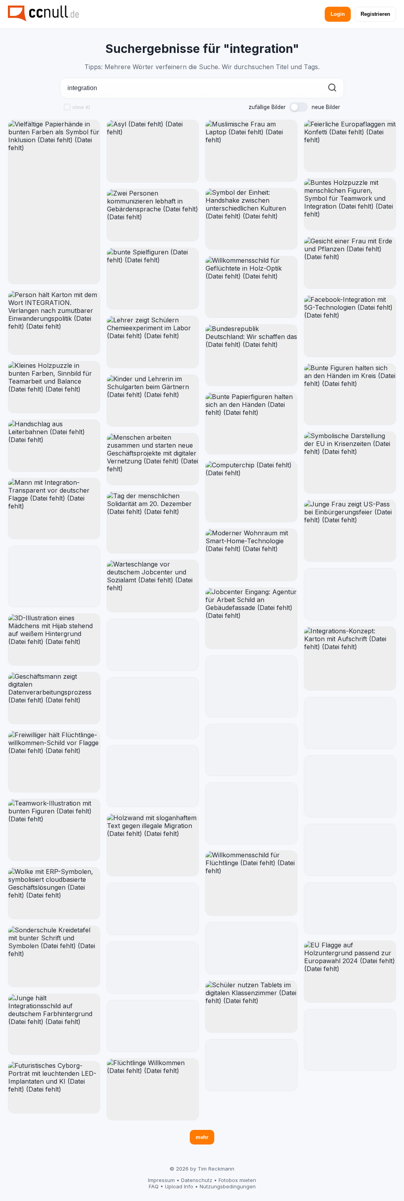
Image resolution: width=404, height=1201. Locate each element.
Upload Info (179, 1186)
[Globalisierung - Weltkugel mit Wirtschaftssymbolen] (251, 1065)
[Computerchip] (251, 491)
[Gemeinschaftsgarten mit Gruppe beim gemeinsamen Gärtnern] (152, 1026)
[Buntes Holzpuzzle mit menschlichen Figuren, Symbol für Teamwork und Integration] (350, 204)
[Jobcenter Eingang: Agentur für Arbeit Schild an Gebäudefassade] (251, 618)
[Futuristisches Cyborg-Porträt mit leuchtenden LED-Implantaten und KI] (54, 1087)
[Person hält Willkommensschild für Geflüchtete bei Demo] (350, 1040)
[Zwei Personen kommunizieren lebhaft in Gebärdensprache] (152, 215)
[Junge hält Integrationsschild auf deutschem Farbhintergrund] (54, 1024)
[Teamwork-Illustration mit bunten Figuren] (54, 829)
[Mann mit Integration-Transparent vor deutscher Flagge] (54, 508)
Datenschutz (196, 1180)
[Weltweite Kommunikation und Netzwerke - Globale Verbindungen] (152, 644)
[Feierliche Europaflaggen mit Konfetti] (350, 145)
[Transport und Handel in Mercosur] (251, 947)
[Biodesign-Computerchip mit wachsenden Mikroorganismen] (350, 849)
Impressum (161, 1180)
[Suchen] (332, 88)
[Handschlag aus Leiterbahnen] (54, 445)
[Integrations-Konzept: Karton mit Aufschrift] (350, 659)
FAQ (154, 1186)
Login (338, 14)
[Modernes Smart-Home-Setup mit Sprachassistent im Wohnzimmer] (350, 723)
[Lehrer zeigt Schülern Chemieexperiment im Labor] (152, 342)
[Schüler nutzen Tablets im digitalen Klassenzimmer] (251, 1007)
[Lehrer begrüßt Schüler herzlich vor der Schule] (152, 909)
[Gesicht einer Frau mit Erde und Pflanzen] (350, 262)
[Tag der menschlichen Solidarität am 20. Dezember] (152, 522)
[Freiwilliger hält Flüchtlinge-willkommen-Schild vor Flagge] (54, 761)
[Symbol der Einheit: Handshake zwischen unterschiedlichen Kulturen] (251, 219)
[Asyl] (152, 151)
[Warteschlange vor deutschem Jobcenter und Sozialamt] (152, 586)
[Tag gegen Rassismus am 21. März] (152, 776)
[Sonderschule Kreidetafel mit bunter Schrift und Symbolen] (54, 956)
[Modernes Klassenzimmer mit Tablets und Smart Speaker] (350, 594)
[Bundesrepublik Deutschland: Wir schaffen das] (251, 355)
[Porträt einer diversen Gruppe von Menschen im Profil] (350, 908)
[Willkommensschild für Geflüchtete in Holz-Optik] (251, 287)
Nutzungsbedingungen (228, 1186)
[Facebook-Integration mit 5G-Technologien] (350, 326)
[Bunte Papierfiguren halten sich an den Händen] (251, 423)
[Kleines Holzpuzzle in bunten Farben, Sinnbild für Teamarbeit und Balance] (54, 387)
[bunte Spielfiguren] (152, 278)
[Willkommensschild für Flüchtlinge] (251, 883)
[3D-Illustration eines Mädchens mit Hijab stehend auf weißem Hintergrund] (54, 639)
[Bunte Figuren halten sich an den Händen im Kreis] (350, 394)
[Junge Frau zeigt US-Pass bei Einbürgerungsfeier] (350, 530)
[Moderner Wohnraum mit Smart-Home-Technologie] (251, 554)
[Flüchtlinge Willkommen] (152, 1089)
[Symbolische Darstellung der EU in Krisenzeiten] (350, 462)
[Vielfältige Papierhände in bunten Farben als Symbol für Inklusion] (54, 202)
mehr (202, 1137)
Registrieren (375, 14)
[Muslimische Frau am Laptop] (251, 150)
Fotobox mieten (237, 1180)
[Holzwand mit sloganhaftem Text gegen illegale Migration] (152, 845)
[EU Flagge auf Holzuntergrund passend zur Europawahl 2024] (350, 971)
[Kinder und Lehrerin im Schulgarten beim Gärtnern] (152, 401)
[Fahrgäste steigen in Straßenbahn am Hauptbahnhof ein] (251, 686)
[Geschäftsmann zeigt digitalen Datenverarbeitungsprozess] (54, 698)
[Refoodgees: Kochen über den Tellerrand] (54, 576)
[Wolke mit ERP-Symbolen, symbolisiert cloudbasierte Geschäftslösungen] (54, 893)
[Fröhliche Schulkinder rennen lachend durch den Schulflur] (251, 750)
